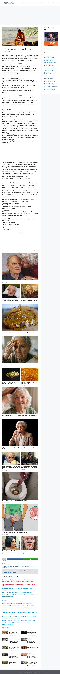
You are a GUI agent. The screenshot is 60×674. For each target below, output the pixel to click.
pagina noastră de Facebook (10, 572)
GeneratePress (38, 672)
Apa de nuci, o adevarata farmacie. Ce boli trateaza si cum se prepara (19, 608)
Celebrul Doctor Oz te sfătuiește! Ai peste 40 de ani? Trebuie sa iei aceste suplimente (20, 595)
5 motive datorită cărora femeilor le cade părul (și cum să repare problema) (18, 564)
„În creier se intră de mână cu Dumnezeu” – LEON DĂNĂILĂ (18, 605)
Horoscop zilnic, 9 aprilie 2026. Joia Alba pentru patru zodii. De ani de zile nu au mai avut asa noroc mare (50, 72)
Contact (54, 2)
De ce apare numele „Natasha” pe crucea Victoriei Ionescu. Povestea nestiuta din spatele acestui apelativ (32, 635)
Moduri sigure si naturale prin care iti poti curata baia (17, 592)
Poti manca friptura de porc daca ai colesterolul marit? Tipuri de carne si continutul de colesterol (19, 617)
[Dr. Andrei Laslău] (9, 2)
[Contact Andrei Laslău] (51, 45)
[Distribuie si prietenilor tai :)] (15, 559)
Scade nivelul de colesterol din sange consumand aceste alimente (18, 585)
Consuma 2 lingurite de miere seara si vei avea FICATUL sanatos (18, 589)
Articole (23, 2)
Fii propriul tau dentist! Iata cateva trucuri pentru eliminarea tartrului (18, 599)
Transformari (48, 2)
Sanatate (34, 2)
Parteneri (48, 52)
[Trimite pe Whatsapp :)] (30, 559)
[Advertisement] (30, 14)
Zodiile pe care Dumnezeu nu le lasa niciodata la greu (17, 603)
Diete (29, 2)
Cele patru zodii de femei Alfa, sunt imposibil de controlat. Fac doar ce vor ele (19, 613)
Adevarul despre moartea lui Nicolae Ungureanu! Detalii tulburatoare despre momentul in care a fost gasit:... (14, 642)
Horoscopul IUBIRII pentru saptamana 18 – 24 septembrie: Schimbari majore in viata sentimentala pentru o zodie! (18, 580)
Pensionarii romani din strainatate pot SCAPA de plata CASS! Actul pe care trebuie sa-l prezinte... (32, 665)
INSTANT (5, 563)
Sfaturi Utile (40, 2)
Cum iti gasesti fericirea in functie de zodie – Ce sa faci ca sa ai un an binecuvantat (19, 623)
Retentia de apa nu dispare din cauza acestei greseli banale (18, 620)
